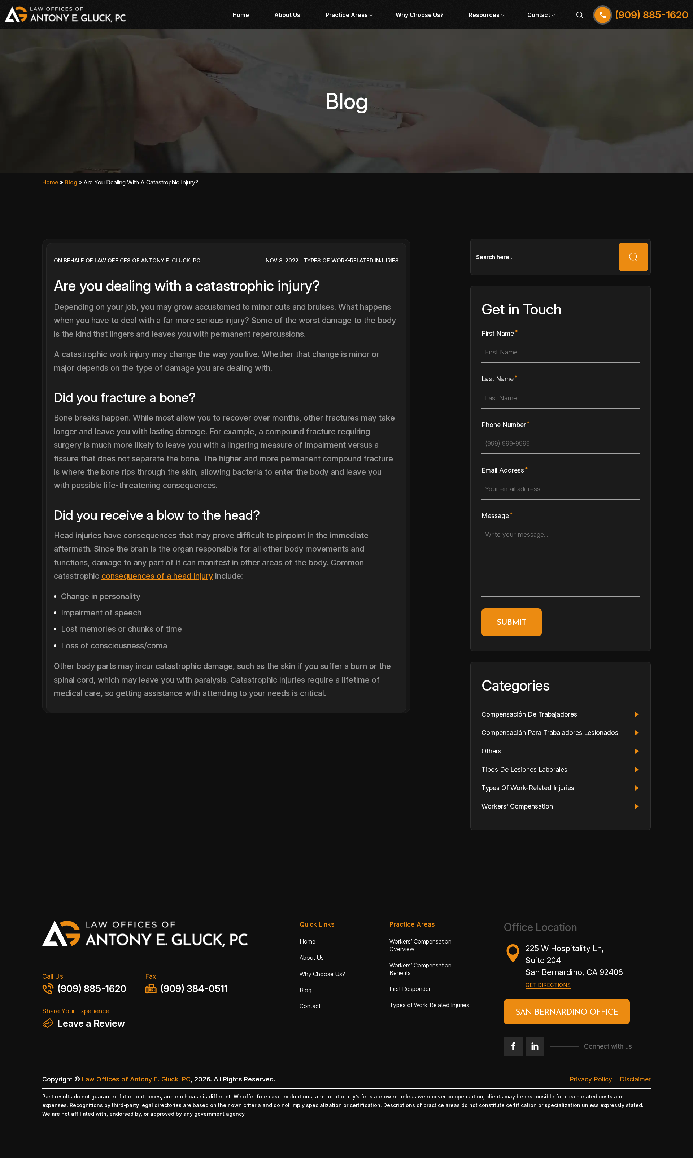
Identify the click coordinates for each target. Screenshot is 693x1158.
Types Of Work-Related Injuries (351, 260)
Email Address (502, 470)
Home (240, 14)
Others (491, 751)
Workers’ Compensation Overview (420, 945)
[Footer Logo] (166, 936)
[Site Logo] (65, 14)
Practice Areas (347, 14)
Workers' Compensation (517, 806)
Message (495, 515)
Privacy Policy (591, 1079)
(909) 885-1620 (91, 988)
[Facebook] (513, 1046)
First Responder (410, 988)
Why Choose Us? (420, 14)
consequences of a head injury (157, 575)
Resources (484, 14)
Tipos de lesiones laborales (524, 769)
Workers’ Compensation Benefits (420, 969)
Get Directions (548, 984)
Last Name (497, 379)
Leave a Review (91, 1023)
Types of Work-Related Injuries (429, 1005)
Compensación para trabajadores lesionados (549, 732)
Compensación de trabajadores (529, 714)
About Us (287, 14)
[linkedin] (535, 1046)
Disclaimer (635, 1079)
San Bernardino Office (566, 1013)
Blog (71, 182)
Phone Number (503, 424)
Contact (538, 14)
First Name (497, 333)
